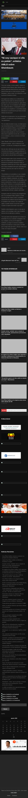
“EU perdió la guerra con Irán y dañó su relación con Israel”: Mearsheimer (12, 575)
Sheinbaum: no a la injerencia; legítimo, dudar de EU (14, 630)
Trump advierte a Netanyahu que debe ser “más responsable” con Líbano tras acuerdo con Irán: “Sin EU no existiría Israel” (13, 590)
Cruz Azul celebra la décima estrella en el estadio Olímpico (13, 642)
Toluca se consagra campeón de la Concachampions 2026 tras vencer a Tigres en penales (14, 620)
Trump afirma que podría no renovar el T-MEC (14, 603)
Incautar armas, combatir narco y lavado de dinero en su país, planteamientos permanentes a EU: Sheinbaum (13, 332)
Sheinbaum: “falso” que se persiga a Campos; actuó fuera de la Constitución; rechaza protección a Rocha (14, 683)
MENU (3, 5)
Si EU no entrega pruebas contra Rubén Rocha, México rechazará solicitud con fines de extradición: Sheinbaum (14, 584)
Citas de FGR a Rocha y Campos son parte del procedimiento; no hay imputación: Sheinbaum (14, 646)
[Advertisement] (14, 771)
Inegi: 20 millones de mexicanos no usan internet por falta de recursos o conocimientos (14, 663)
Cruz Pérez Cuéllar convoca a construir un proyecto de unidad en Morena (13, 556)
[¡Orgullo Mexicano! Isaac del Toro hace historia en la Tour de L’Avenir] (14, 260)
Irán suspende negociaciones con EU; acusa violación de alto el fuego (13, 634)
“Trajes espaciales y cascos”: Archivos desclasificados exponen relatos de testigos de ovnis (14, 672)
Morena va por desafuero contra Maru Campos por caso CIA (14, 659)
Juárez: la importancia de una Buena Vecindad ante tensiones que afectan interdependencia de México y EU (14, 678)
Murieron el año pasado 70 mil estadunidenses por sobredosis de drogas (14, 655)
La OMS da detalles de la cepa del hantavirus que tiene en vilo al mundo (13, 688)
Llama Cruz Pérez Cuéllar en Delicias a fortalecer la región (12, 560)
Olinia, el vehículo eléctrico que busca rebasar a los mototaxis (14, 606)
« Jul (13, 735)
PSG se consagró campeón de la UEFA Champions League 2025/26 (12, 615)
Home (8, 795)
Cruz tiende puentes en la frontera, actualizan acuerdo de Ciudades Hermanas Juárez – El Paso (14, 611)
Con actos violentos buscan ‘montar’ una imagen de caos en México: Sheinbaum (13, 600)
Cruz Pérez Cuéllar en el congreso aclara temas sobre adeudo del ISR (12, 579)
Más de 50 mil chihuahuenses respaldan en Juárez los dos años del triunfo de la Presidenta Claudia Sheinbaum (13, 626)
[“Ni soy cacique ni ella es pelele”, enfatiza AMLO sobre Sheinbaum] (14, 279)
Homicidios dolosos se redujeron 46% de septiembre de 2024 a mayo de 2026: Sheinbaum (12, 595)
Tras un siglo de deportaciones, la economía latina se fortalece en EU (13, 667)
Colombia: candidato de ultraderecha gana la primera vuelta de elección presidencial (13, 638)
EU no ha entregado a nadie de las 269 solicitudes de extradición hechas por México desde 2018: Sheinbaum (14, 651)
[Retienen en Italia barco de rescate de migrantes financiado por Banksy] (14, 250)
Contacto (14, 795)
